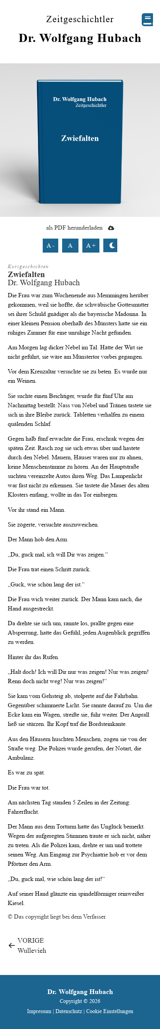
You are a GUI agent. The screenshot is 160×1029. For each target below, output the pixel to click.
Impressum (40, 1011)
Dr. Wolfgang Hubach (80, 38)
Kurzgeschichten (28, 266)
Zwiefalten (26, 274)
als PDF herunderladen (75, 227)
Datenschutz (69, 1011)
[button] (148, 19)
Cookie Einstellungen (109, 1011)
